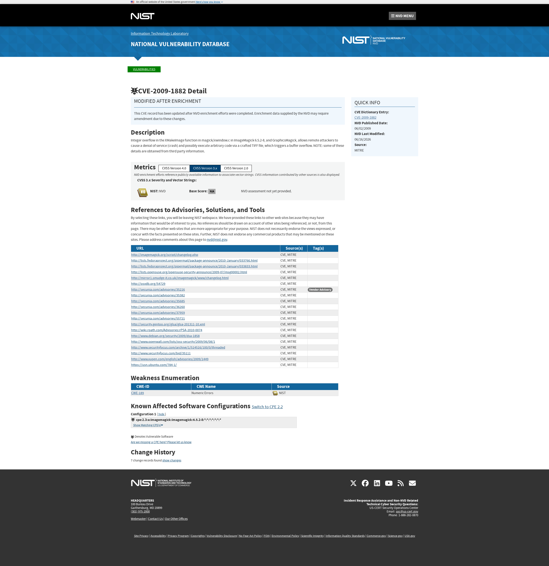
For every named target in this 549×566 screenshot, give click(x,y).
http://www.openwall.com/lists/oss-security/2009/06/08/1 (173, 342)
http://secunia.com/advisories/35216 (158, 289)
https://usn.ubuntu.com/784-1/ (154, 365)
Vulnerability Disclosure (222, 536)
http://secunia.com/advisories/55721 (158, 318)
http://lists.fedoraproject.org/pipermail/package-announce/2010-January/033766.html (194, 260)
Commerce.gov (376, 536)
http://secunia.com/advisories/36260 (158, 307)
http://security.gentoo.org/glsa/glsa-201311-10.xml (168, 324)
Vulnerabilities (144, 69)
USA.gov (410, 536)
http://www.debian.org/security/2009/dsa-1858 (165, 336)
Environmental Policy (285, 536)
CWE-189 (137, 393)
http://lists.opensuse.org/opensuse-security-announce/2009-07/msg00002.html (189, 272)
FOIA (267, 536)
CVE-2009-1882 (365, 117)
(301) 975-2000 (140, 511)
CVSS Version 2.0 (236, 168)
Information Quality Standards (345, 536)
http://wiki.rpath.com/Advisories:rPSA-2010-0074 (166, 330)
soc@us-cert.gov (407, 511)
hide (161, 414)
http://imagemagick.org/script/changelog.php (164, 255)
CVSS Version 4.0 (174, 168)
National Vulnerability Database (180, 44)
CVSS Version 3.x (205, 168)
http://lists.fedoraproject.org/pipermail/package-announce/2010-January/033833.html (194, 266)
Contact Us (155, 519)
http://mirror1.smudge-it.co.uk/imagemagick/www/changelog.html (180, 278)
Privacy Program (178, 536)
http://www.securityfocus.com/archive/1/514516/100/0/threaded (178, 347)
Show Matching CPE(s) (147, 425)
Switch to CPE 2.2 (267, 407)
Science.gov (395, 536)
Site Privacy (141, 536)
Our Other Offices (176, 519)
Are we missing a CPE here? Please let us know (161, 442)
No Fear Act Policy (250, 536)
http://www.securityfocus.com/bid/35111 (161, 353)
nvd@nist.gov (217, 239)
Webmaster (138, 519)
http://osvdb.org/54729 (148, 284)
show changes (171, 460)
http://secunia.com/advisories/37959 (158, 313)
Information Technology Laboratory (160, 33)
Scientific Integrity (312, 536)
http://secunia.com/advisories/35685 (158, 301)
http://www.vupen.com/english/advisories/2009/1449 (169, 359)
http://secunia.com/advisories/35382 (158, 295)
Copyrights (198, 536)
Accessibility (158, 536)
